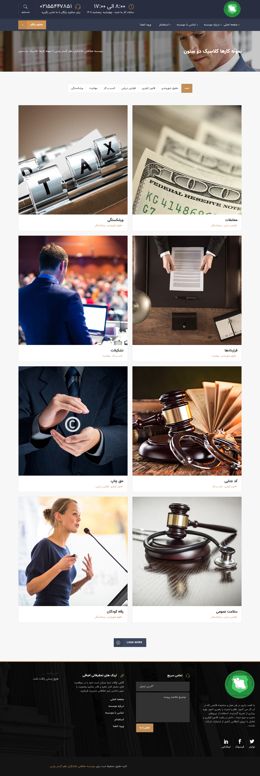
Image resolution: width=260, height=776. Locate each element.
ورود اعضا (118, 726)
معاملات (231, 220)
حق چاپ (117, 481)
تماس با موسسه (114, 713)
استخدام (119, 719)
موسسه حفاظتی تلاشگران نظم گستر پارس (79, 51)
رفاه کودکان (115, 612)
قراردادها (231, 351)
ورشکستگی (115, 220)
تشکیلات (117, 351)
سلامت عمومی (226, 612)
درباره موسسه (116, 706)
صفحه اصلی (117, 699)
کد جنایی (230, 481)
